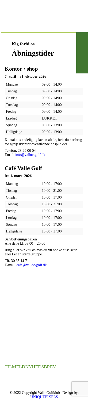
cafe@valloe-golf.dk (31, 265)
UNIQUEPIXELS (44, 397)
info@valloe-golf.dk (30, 155)
